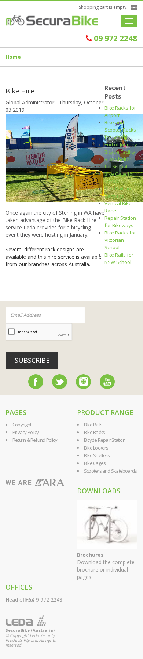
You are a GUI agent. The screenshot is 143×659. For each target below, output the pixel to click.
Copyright (21, 424)
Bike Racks (94, 432)
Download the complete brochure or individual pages (106, 565)
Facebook (35, 381)
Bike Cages (95, 463)
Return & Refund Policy (34, 440)
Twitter (59, 381)
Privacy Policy (25, 432)
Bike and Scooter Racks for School (120, 129)
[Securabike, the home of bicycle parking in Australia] (52, 20)
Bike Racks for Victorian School (120, 240)
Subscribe (32, 360)
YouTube (107, 381)
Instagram (83, 381)
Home (13, 56)
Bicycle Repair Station (104, 440)
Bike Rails (93, 424)
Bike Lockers (96, 447)
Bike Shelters (97, 455)
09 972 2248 (114, 38)
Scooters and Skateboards (110, 471)
